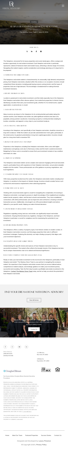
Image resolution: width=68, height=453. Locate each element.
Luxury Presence (45, 441)
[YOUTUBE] (19, 347)
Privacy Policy (41, 445)
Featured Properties (31, 435)
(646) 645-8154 (7, 353)
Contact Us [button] (34, 329)
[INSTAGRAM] (12, 347)
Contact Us (58, 435)
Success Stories (46, 435)
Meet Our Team (17, 435)
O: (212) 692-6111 (27, 411)
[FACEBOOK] (5, 347)
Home (7, 435)
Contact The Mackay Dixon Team (21, 271)
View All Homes (34, 300)
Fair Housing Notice (8, 376)
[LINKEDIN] (26, 347)
